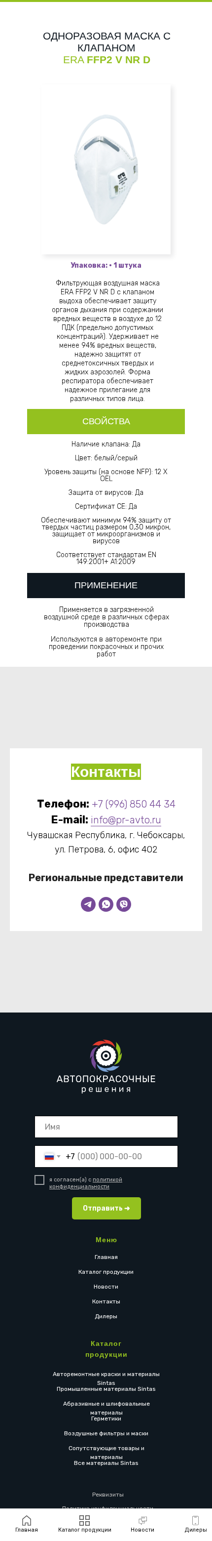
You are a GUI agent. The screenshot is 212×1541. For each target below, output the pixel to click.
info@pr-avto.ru (126, 820)
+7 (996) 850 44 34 (134, 804)
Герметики (106, 1418)
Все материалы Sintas (106, 1463)
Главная (106, 1257)
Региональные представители (106, 878)
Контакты (106, 1301)
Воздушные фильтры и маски (106, 1433)
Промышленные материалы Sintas (106, 1388)
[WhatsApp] (106, 904)
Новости (106, 1286)
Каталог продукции (106, 1271)
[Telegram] (88, 904)
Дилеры (106, 1316)
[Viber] (123, 904)
